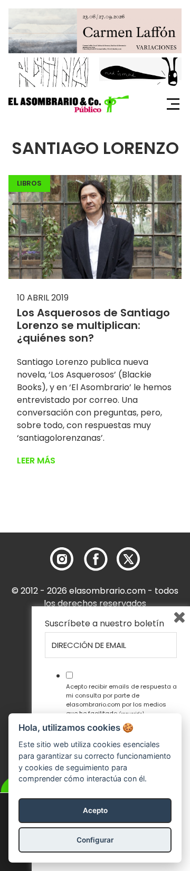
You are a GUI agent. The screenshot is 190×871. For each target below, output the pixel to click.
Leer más (36, 460)
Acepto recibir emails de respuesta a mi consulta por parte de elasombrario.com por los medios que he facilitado (121, 699)
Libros (29, 183)
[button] (68, 103)
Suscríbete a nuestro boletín (104, 624)
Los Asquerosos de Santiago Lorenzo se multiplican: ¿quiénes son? (93, 325)
